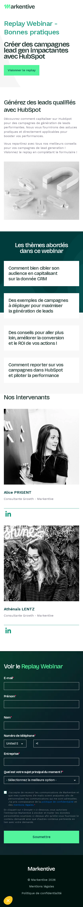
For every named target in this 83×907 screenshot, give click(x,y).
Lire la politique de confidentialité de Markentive (29, 890)
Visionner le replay (22, 70)
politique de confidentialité (58, 801)
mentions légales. (24, 805)
